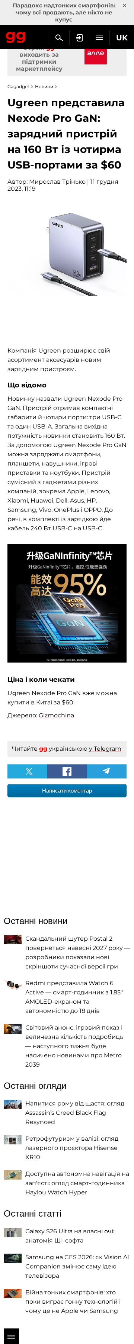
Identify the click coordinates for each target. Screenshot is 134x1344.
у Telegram (105, 748)
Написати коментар (67, 790)
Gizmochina (56, 715)
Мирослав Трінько (57, 181)
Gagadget (16, 36)
